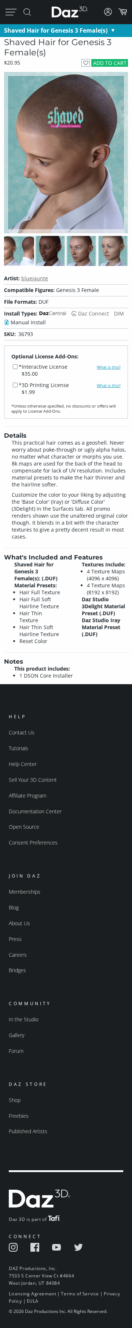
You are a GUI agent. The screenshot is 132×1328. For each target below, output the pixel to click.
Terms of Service (80, 1294)
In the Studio (23, 1019)
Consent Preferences (33, 842)
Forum (16, 1050)
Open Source (24, 826)
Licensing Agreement (32, 1294)
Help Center (23, 763)
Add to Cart (109, 62)
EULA (32, 1301)
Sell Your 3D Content (33, 779)
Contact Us (21, 732)
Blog (14, 907)
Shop (15, 1100)
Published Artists (28, 1131)
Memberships (24, 891)
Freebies (19, 1115)
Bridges (17, 970)
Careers (18, 954)
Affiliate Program (27, 795)
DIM (119, 313)
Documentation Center (35, 811)
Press (15, 938)
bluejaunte (34, 278)
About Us (19, 923)
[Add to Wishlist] (85, 63)
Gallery (16, 1035)
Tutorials (18, 748)
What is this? (109, 367)
